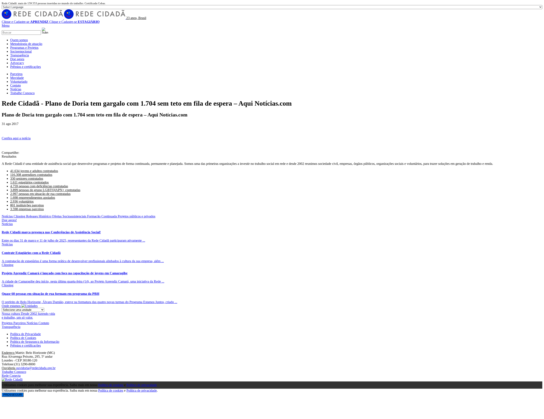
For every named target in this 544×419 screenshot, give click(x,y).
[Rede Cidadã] (64, 18)
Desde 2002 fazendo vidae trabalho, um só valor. (28, 315)
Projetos (7, 323)
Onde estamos (11, 306)
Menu (6, 25)
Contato (43, 323)
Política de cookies (111, 385)
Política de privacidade (141, 385)
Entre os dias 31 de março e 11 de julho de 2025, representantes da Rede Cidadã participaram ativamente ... (73, 240)
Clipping (7, 265)
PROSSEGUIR (12, 394)
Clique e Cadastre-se (25, 22)
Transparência (11, 327)
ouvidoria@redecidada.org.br (35, 368)
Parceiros (20, 323)
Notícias (7, 224)
